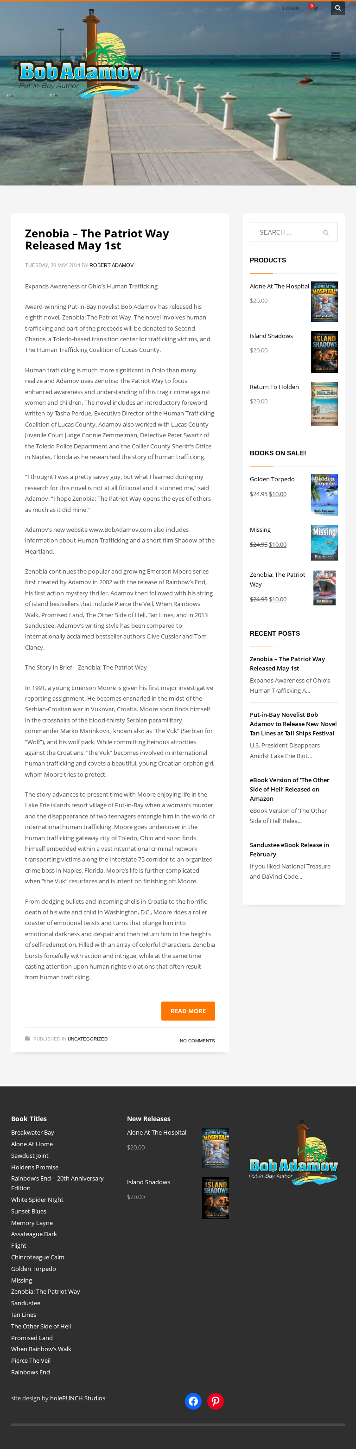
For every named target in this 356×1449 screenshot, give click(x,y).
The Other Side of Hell (41, 1326)
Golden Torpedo (33, 1268)
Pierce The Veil (31, 1360)
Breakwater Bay (32, 1132)
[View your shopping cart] (315, 8)
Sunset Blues (28, 1211)
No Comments (197, 1040)
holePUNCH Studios (77, 1398)
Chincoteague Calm (37, 1257)
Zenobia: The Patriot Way (45, 1291)
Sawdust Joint (30, 1155)
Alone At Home (32, 1144)
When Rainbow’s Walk (41, 1349)
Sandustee (25, 1303)
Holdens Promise (34, 1167)
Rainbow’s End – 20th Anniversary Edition (57, 1183)
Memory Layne (32, 1223)
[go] (326, 233)
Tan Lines (23, 1314)
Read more (188, 1011)
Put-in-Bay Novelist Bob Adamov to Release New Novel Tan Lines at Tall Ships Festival (293, 723)
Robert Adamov (111, 265)
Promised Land (32, 1338)
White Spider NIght (37, 1199)
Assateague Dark (34, 1234)
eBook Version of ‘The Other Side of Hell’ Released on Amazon (290, 789)
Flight (18, 1245)
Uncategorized (88, 1038)
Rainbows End (30, 1372)
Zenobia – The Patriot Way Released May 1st (97, 239)
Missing (21, 1280)
